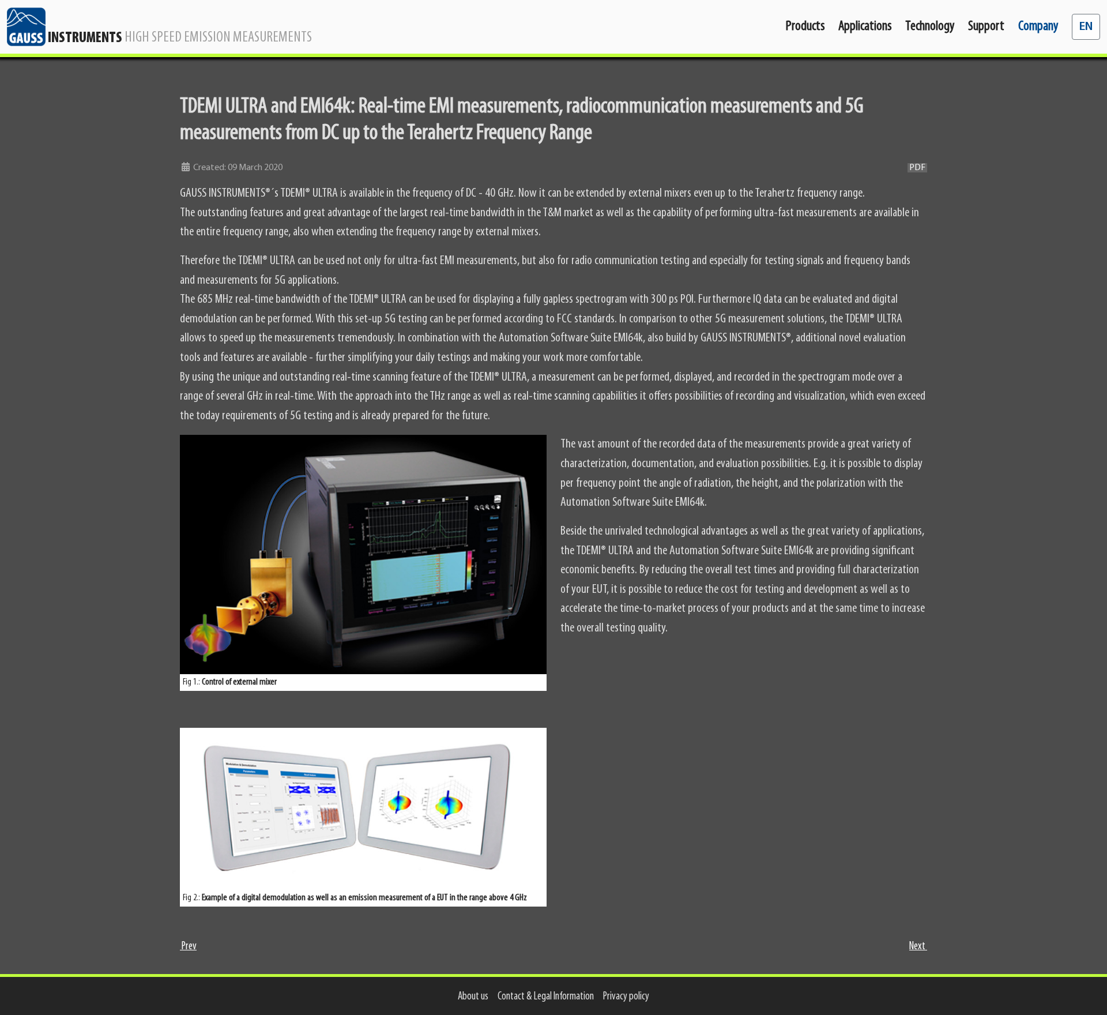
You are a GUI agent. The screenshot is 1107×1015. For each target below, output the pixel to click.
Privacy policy (626, 996)
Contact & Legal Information (546, 996)
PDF (917, 167)
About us (473, 996)
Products (805, 26)
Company (1038, 26)
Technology (929, 26)
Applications (864, 26)
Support (986, 26)
